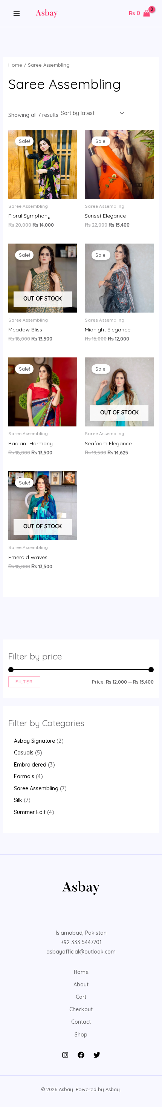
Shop (81, 1034)
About (81, 984)
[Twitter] (96, 1055)
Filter (24, 681)
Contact (81, 1021)
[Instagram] (65, 1055)
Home (15, 65)
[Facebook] (81, 1055)
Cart (81, 997)
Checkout (81, 1009)
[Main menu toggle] (16, 13)
